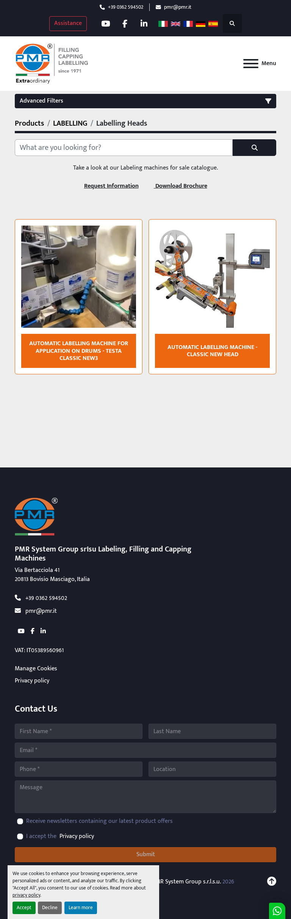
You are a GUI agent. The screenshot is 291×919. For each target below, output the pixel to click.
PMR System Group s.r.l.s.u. (186, 882)
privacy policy (26, 895)
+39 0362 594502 (125, 7)
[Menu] (250, 63)
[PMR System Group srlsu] (36, 516)
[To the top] (271, 882)
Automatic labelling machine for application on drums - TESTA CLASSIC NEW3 (78, 350)
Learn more (81, 908)
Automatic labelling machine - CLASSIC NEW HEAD (212, 351)
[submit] (254, 147)
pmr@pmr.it (177, 7)
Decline (50, 908)
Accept (24, 908)
